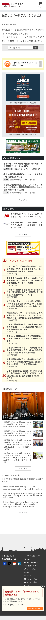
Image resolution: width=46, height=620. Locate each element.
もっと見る (23, 200)
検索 (35, 47)
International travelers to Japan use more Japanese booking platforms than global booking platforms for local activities (20, 504)
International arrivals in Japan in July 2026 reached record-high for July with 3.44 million (22, 487)
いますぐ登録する (36, 608)
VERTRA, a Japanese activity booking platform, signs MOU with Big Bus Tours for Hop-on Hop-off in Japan (22, 495)
